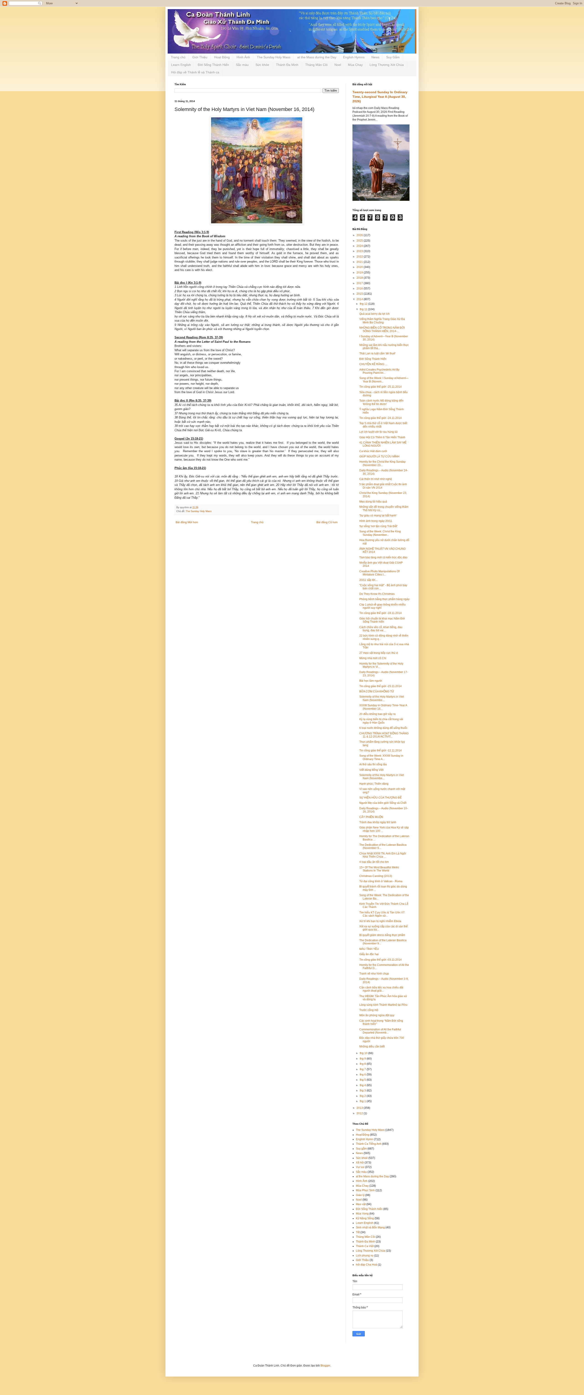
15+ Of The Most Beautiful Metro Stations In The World (379, 869)
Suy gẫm (361, 1148)
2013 (360, 1107)
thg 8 (363, 1063)
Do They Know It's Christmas (377, 594)
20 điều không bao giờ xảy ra (377, 714)
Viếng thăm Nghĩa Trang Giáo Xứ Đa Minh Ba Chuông (382, 320)
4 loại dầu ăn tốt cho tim (374, 862)
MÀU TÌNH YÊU (369, 949)
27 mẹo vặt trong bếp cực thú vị (378, 653)
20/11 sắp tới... (368, 580)
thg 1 (363, 1101)
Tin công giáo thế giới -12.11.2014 (380, 750)
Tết (358, 1232)
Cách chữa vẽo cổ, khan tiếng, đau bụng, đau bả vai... (380, 629)
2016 (360, 288)
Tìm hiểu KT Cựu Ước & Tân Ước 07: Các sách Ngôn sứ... (382, 914)
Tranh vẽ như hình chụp (374, 973)
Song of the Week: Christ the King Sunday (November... (380, 533)
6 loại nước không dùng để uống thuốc (383, 728)
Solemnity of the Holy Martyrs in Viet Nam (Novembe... (381, 698)
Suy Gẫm (393, 57)
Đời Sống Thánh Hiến (213, 65)
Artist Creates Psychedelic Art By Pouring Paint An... (379, 371)
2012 (360, 1113)
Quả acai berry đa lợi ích (374, 313)
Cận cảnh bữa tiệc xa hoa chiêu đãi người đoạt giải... (381, 989)
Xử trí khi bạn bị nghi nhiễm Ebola (380, 921)
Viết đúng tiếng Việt (371, 769)
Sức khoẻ (362, 1158)
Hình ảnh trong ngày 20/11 (375, 521)
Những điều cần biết (372, 1046)
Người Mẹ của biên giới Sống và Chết (382, 803)
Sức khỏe (262, 65)
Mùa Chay (355, 65)
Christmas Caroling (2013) (375, 876)
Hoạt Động (222, 57)
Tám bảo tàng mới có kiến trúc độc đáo (383, 557)
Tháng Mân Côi (316, 65)
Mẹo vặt (361, 1204)
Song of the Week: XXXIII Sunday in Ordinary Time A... (381, 757)
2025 (360, 240)
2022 (360, 256)
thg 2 (363, 1096)
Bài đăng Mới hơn (187, 522)
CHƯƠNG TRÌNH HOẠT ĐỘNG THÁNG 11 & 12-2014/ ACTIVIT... (384, 735)
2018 (360, 277)
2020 (360, 267)
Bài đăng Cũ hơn (327, 522)
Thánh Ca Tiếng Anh (368, 1143)
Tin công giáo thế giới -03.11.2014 (380, 959)
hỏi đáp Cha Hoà (366, 1264)
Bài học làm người (370, 680)
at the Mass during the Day (316, 57)
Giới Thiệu (199, 57)
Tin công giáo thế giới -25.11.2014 (380, 386)
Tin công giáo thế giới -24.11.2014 (380, 418)
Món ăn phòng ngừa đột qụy (376, 1015)
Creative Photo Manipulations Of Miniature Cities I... (379, 573)
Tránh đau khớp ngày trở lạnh (377, 822)
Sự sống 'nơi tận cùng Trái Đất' (378, 526)
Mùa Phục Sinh (365, 1190)
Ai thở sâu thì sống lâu (373, 764)
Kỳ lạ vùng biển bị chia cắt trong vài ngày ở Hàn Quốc (381, 721)
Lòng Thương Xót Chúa (387, 65)
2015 (360, 293)
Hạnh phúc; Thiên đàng (373, 783)
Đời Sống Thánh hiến (369, 1209)
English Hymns (354, 57)
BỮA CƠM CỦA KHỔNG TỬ (376, 691)
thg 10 (364, 1053)
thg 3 (363, 1090)
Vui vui (360, 1167)
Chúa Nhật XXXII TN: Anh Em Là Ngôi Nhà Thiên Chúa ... (382, 855)
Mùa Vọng (362, 1213)
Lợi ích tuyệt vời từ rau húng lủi (378, 431)
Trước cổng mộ (368, 1010)
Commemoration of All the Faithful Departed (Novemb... (380, 1031)
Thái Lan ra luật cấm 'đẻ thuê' (377, 353)
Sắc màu (242, 65)
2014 (360, 299)
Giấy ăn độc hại (369, 954)
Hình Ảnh (243, 57)
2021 (360, 261)
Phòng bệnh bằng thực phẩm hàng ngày (384, 599)
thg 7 (363, 1069)
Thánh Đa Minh (287, 65)
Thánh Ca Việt (365, 1246)
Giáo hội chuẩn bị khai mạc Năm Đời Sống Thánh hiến (382, 620)
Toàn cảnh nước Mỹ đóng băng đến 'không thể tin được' (381, 402)
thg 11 (364, 309)
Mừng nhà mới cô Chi (372, 658)
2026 (360, 235)
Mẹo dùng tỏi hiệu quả (373, 501)
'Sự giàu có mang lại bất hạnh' (378, 515)
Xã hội (360, 1162)
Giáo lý (360, 1195)
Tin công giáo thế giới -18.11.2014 (380, 613)
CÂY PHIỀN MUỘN (371, 817)
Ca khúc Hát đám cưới (373, 451)
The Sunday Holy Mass (273, 57)
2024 (360, 246)
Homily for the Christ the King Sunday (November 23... (382, 463)
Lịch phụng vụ (364, 1255)
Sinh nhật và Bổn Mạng (370, 1227)
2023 (360, 251)
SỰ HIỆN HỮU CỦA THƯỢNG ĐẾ (380, 797)
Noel (337, 65)
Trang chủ (178, 57)
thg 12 (364, 303)
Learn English (181, 65)
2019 (360, 272)
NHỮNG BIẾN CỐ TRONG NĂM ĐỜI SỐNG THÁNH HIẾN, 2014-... (382, 329)
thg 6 (363, 1074)
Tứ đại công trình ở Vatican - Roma (380, 881)
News (375, 57)
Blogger (325, 1365)
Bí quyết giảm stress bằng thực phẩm (382, 935)
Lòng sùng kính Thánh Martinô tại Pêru (383, 1004)
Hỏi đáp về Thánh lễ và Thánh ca (195, 72)
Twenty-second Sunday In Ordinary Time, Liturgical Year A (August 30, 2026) (379, 96)
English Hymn (364, 1139)
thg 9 (363, 1058)
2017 (360, 283)
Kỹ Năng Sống (365, 1218)
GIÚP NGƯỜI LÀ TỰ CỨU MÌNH (379, 456)
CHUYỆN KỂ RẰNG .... (373, 364)
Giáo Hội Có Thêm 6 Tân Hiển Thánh (382, 437)
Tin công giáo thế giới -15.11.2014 (380, 686)
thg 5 (363, 1079)
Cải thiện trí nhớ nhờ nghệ (375, 479)
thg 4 (363, 1085)
